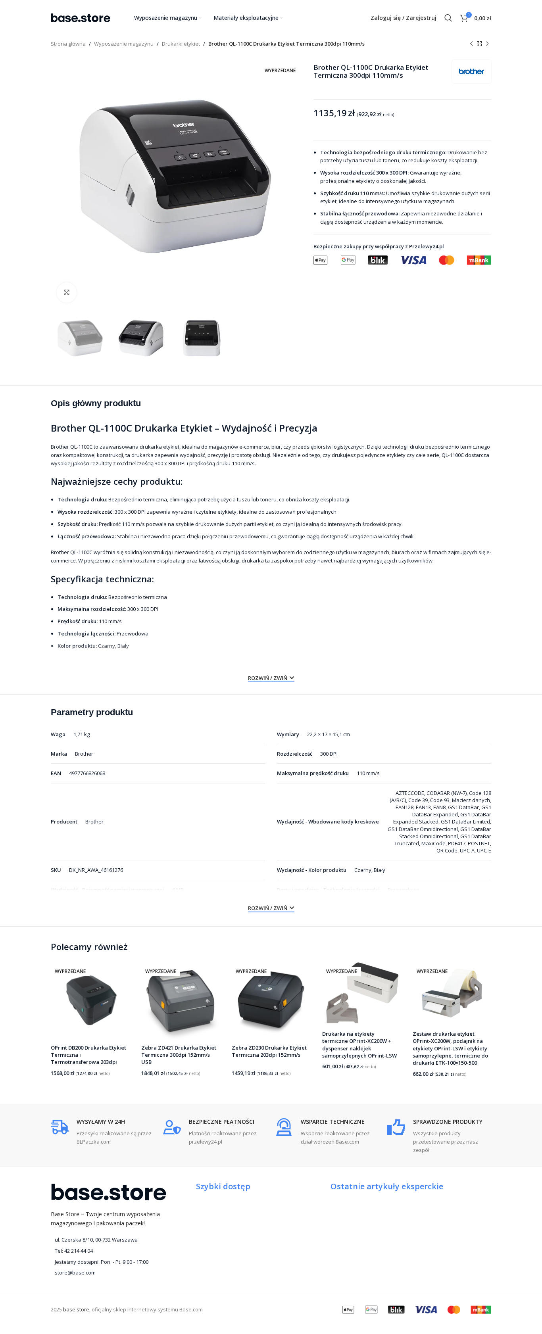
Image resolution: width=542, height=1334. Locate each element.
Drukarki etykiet (181, 43)
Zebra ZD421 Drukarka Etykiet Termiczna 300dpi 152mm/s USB (178, 1054)
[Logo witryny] (80, 17)
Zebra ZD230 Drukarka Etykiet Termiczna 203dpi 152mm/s (269, 1051)
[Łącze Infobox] (103, 1132)
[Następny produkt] (487, 44)
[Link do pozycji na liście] (108, 1251)
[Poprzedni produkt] (471, 44)
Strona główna (68, 43)
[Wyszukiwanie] (448, 18)
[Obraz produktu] (90, 1000)
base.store (76, 1309)
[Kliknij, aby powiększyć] (67, 292)
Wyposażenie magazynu (124, 43)
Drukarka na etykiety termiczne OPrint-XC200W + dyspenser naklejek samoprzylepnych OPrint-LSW (359, 1044)
